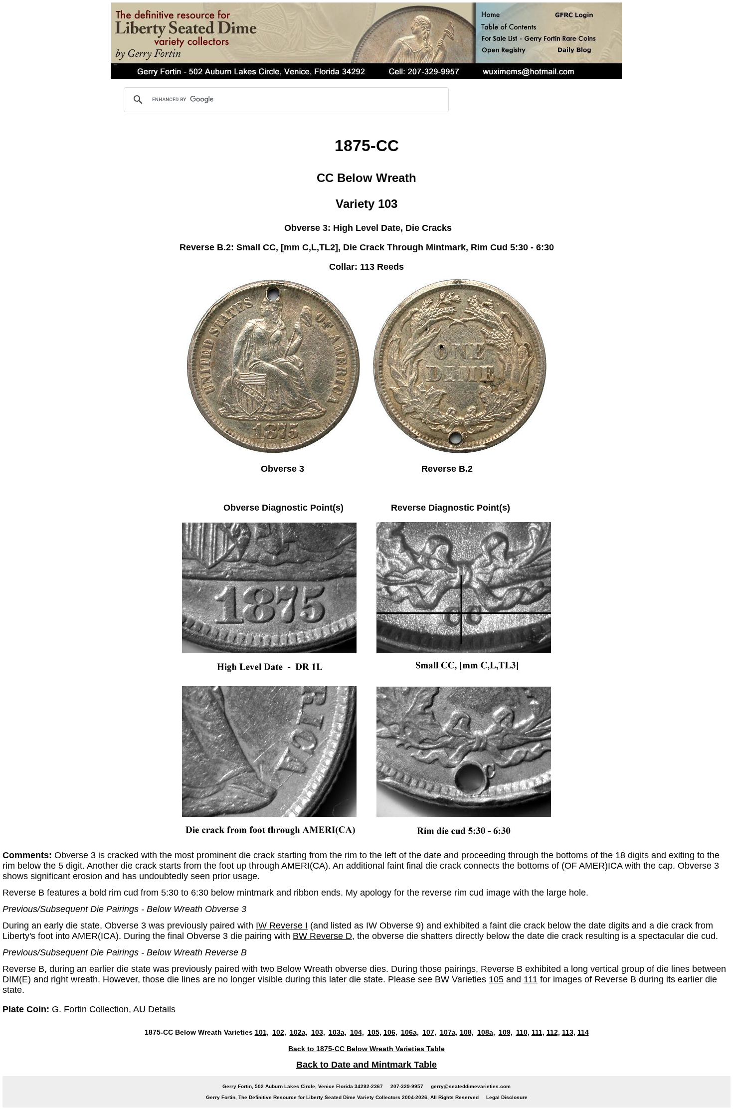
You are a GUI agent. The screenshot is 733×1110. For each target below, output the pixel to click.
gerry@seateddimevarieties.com (471, 1086)
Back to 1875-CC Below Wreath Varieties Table (366, 1049)
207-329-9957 (406, 1086)
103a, (338, 1032)
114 (583, 1032)
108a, (486, 1032)
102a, (299, 1032)
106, (390, 1032)
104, (357, 1032)
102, (279, 1032)
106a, (410, 1032)
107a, (449, 1032)
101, (262, 1032)
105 (496, 979)
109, (506, 1032)
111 (531, 979)
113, (568, 1032)
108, (467, 1032)
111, (538, 1032)
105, (374, 1032)
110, (523, 1032)
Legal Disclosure (507, 1097)
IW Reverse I (282, 925)
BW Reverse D (322, 936)
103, (318, 1032)
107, (429, 1032)
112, (553, 1032)
